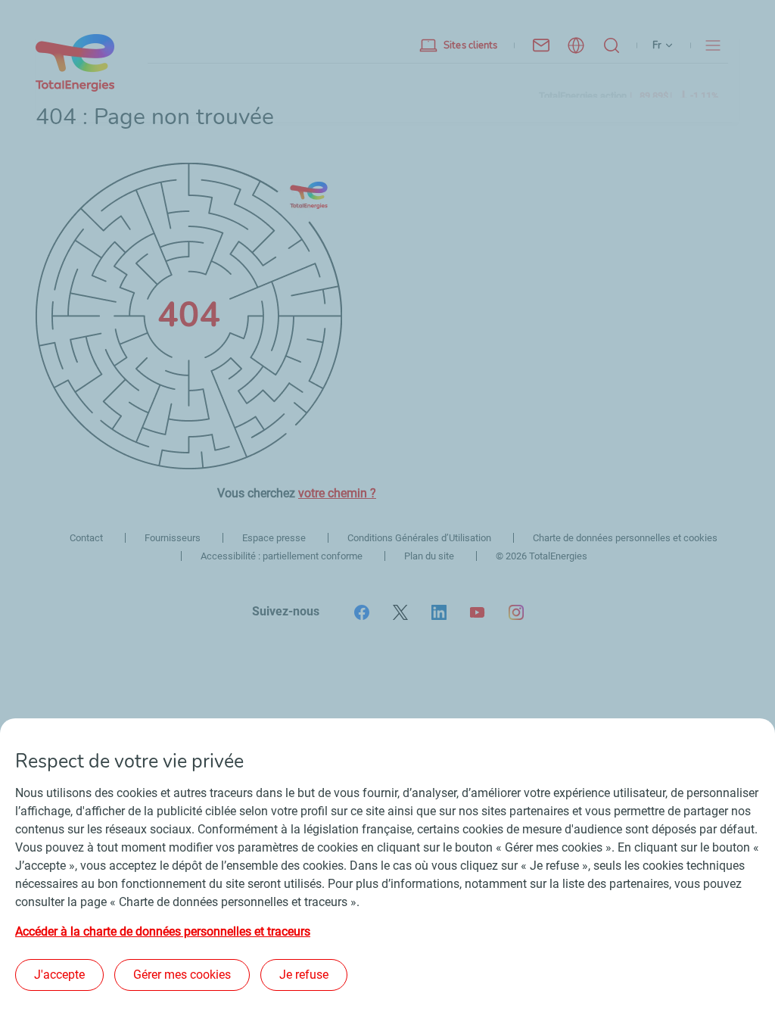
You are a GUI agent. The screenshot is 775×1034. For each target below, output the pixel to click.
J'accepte (59, 974)
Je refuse (303, 974)
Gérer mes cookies (182, 974)
